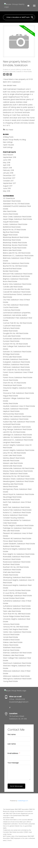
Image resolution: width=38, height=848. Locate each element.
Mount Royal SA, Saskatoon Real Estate (18, 494)
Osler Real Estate (10, 523)
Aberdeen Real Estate (12, 201)
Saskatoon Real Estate (12, 569)
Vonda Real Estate (10, 637)
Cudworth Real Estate (12, 325)
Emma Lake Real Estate (12, 357)
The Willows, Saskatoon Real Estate (17, 608)
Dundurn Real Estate (11, 341)
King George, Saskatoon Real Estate (17, 429)
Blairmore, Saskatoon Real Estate (16, 263)
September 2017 (9, 183)
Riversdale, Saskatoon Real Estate (16, 556)
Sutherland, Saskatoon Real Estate (17, 606)
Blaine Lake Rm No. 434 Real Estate (16, 253)
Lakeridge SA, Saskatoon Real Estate (17, 435)
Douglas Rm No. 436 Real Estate (15, 333)
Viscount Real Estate (11, 634)
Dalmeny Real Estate (11, 328)
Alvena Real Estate (10, 214)
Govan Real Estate (10, 380)
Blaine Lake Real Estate (12, 250)
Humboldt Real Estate (11, 424)
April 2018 (6, 165)
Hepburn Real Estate (11, 411)
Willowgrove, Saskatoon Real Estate (17, 678)
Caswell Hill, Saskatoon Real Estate (17, 292)
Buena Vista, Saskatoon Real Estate (17, 284)
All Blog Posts (8, 137)
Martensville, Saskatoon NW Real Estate (18, 468)
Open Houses (8, 145)
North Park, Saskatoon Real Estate (16, 507)
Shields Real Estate (10, 575)
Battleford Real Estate (12, 227)
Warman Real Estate (11, 650)
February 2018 (8, 170)
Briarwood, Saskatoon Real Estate (16, 276)
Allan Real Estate (9, 211)
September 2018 (9, 157)
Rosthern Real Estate (11, 564)
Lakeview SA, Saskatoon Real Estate (17, 437)
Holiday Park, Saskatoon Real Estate (17, 416)
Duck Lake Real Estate (11, 336)
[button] (9, 707)
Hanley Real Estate (10, 403)
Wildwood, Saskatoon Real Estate (16, 676)
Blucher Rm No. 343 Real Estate (15, 266)
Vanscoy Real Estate (11, 624)
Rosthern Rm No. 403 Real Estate (16, 567)
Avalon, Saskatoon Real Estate (15, 224)
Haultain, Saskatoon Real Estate (15, 409)
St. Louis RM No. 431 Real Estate (15, 593)
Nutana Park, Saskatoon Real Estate (17, 510)
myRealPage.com (23, 801)
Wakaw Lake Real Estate (12, 642)
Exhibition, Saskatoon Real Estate (16, 364)
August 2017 (7, 186)
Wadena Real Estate (11, 640)
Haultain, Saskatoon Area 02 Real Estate (19, 406)
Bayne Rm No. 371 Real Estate (14, 229)
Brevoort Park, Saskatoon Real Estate (17, 274)
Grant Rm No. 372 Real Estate (14, 383)
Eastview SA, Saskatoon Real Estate (17, 351)
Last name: (12, 744)
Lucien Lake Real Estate (12, 455)
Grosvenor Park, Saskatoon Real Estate (18, 393)
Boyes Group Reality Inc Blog (14, 139)
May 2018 (6, 162)
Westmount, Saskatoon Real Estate (17, 663)
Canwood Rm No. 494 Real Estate (16, 289)
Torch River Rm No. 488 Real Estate (16, 614)
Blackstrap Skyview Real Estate (15, 245)
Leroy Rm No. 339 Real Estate (14, 453)
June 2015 (7, 188)
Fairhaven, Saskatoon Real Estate (16, 367)
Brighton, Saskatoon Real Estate (15, 279)
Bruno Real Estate (10, 281)
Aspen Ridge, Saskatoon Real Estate (17, 219)
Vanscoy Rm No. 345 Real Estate (16, 627)
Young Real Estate (10, 681)
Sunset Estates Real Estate (13, 598)
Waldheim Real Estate (12, 647)
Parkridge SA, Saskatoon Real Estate (17, 528)
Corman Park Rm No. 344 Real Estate (17, 323)
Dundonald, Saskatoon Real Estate (17, 338)
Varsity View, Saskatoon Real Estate (17, 632)
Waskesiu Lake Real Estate (13, 655)
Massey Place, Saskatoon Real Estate (18, 471)
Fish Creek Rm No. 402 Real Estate (16, 370)
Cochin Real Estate (10, 307)
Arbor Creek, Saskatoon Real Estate (17, 216)
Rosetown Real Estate (12, 559)
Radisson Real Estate (11, 546)
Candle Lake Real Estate (13, 287)
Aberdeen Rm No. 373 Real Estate (16, 203)
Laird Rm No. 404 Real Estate (14, 432)
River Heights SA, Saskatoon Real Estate (18, 554)
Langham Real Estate (11, 442)
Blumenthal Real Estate (12, 268)
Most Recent (8, 155)
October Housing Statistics (13, 518)
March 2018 (7, 168)
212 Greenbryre (9, 198)
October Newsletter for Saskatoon (17, 520)
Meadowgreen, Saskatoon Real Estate (18, 481)
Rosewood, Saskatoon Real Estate (16, 562)
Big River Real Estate (11, 232)
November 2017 (9, 178)
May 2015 (6, 191)
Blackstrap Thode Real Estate (14, 248)
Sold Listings (8, 147)
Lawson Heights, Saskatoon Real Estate (18, 450)
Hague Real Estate (10, 396)
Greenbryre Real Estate (12, 385)
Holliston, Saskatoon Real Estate (15, 419)
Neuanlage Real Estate (12, 497)
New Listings (8, 142)
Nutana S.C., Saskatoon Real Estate (17, 512)
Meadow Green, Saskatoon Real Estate (18, 479)
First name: (12, 734)
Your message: (13, 763)
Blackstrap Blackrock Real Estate (16, 237)
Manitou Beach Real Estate (14, 458)
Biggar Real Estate (10, 235)
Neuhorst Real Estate (11, 499)
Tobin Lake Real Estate (12, 611)
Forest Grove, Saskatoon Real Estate (17, 377)
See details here (9, 85)
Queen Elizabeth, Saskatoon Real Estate (19, 543)
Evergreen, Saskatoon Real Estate (16, 362)
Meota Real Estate (10, 486)
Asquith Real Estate (10, 222)
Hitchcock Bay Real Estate (13, 414)
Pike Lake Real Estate (11, 530)
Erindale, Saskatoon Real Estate (21, 72)
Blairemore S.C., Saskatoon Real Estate (18, 255)
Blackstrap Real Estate (12, 240)
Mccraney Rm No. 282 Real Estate (16, 476)
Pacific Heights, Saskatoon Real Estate (18, 525)
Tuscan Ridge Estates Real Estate (16, 616)
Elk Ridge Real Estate (11, 354)
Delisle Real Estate (10, 331)
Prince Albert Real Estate (13, 541)
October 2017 (8, 181)
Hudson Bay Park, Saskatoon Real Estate (19, 422)
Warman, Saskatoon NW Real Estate (17, 653)
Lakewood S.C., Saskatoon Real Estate (18, 440)
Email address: (13, 753)
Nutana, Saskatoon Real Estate (15, 515)
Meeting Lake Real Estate (13, 484)
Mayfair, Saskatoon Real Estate (15, 473)
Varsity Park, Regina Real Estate (15, 629)
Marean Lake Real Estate (13, 463)
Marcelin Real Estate (11, 460)
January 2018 (8, 173)
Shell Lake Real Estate (11, 572)
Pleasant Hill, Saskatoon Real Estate (17, 538)
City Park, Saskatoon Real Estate (16, 305)
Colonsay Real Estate (11, 310)
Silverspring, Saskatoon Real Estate (17, 577)
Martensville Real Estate (12, 466)
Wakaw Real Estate (10, 645)
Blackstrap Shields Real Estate (15, 242)
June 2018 (7, 160)
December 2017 (9, 175)
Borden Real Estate (10, 271)
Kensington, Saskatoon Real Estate (17, 427)
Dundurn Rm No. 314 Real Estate (15, 344)
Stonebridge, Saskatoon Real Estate (17, 595)
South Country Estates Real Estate (17, 590)
